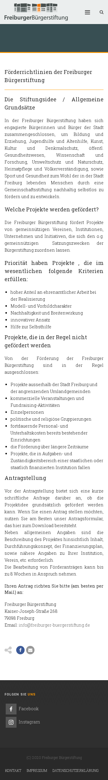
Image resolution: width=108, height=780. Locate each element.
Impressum (37, 770)
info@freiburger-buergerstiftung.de (54, 625)
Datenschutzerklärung (75, 770)
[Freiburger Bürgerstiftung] (36, 12)
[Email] (30, 650)
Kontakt (13, 770)
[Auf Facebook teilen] (20, 650)
